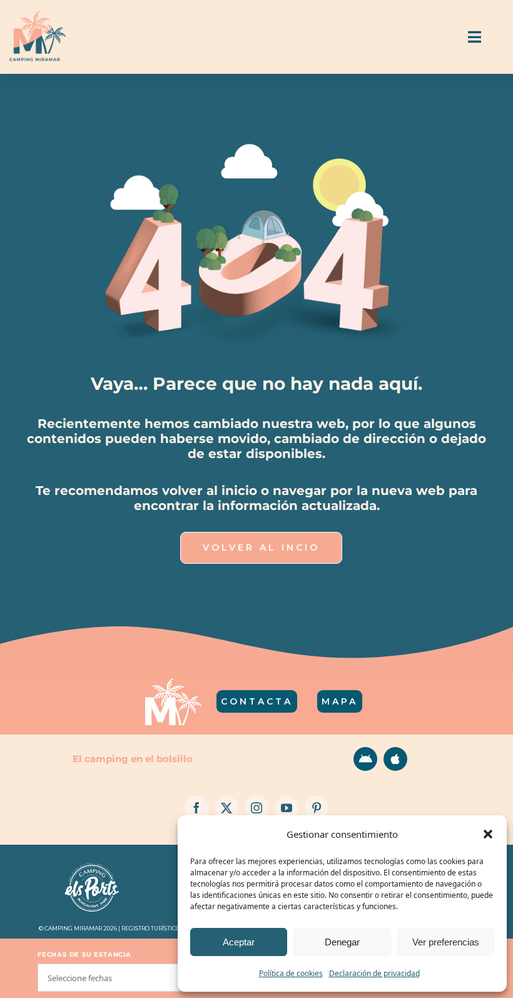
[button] (488, 834)
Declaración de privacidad (374, 973)
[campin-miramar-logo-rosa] (37, 16)
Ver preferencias (445, 942)
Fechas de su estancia (84, 954)
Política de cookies (291, 973)
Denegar (342, 942)
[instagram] (256, 808)
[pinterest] (316, 808)
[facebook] (196, 808)
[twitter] (226, 808)
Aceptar (239, 942)
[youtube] (286, 808)
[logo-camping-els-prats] (92, 864)
